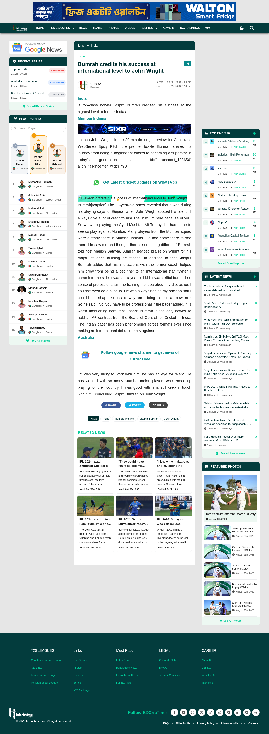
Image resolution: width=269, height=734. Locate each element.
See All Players (41, 340)
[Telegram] (247, 712)
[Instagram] (192, 712)
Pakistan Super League (44, 682)
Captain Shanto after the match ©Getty (244, 549)
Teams (97, 27)
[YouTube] (183, 712)
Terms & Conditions (170, 675)
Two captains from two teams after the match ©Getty (243, 530)
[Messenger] (228, 712)
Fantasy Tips (123, 682)
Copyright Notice (168, 660)
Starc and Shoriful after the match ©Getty (242, 604)
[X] (201, 712)
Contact (206, 667)
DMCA (163, 667)
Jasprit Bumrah (149, 418)
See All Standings (229, 263)
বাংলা (207, 27)
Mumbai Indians (92, 118)
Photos (113, 27)
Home (40, 27)
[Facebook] (174, 712)
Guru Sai (96, 83)
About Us (207, 660)
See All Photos (232, 620)
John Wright (171, 418)
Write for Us (208, 675)
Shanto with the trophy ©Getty (241, 567)
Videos (130, 27)
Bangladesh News (126, 667)
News (83, 27)
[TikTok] (210, 712)
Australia (86, 337)
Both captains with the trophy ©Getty (244, 586)
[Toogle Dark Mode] (241, 28)
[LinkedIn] (237, 712)
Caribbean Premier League (46, 660)
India (94, 45)
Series (77, 682)
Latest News (123, 660)
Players (168, 27)
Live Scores (80, 660)
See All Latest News (233, 453)
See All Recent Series (40, 106)
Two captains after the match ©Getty (231, 514)
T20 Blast (36, 667)
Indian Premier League (44, 675)
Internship (207, 682)
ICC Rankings (190, 27)
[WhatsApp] (219, 712)
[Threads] (256, 712)
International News (127, 675)
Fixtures (78, 675)
